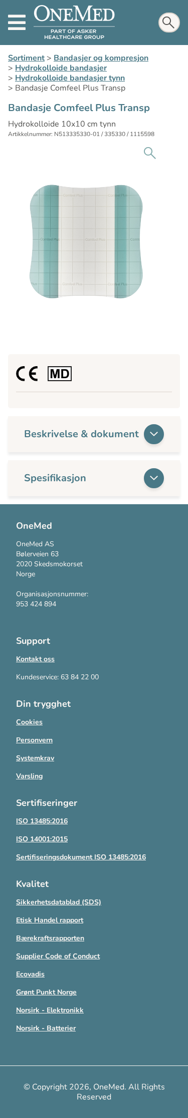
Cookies (29, 722)
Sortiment (26, 58)
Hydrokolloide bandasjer (61, 68)
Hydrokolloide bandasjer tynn (70, 78)
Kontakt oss (35, 659)
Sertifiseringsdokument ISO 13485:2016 (81, 857)
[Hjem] (74, 22)
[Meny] (17, 23)
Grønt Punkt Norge (46, 992)
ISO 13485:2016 (42, 821)
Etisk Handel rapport (49, 920)
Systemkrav (35, 758)
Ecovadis (30, 974)
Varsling (29, 776)
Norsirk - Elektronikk (50, 1010)
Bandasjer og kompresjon (101, 58)
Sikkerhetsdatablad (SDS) (58, 902)
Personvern (34, 740)
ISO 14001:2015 (42, 839)
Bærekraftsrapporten (50, 938)
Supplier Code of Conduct (58, 956)
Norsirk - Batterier (46, 1028)
